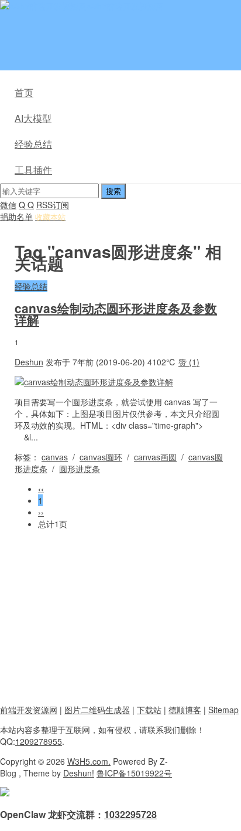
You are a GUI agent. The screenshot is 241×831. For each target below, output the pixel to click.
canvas (55, 457)
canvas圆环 (101, 457)
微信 (8, 205)
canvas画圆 (155, 457)
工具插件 (33, 170)
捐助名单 (16, 216)
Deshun (29, 362)
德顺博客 (184, 709)
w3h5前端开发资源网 (125, 6)
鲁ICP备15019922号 (134, 773)
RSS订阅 (52, 205)
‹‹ (41, 488)
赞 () (188, 362)
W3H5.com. (89, 761)
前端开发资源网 (28, 709)
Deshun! (78, 773)
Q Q (26, 205)
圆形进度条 (79, 468)
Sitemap (223, 709)
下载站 (149, 709)
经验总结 (33, 144)
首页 (24, 92)
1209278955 (38, 741)
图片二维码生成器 (97, 709)
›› (41, 512)
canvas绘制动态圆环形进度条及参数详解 (116, 313)
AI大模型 (33, 118)
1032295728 (130, 814)
